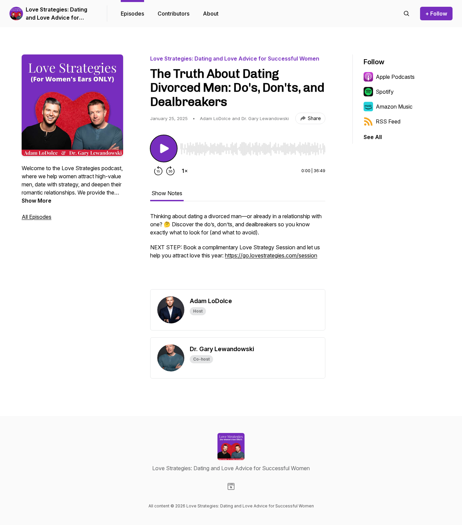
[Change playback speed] (184, 171)
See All (373, 137)
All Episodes (36, 216)
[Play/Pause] (163, 148)
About (210, 13)
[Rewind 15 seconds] (158, 171)
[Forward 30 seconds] (170, 171)
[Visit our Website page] (231, 486)
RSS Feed (388, 121)
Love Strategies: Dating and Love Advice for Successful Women (56, 14)
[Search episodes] (406, 13)
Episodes (132, 13)
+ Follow (436, 13)
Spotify (385, 91)
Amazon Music (394, 106)
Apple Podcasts (395, 76)
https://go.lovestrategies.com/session (271, 255)
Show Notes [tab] (167, 193)
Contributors (173, 13)
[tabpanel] (237, 250)
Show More (36, 200)
